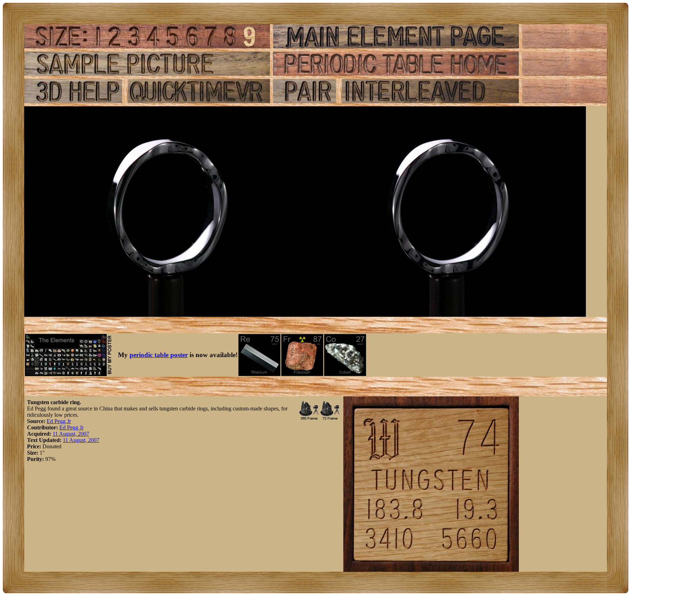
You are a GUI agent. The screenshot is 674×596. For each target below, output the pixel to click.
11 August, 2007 (71, 434)
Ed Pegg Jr (59, 421)
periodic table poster (159, 355)
